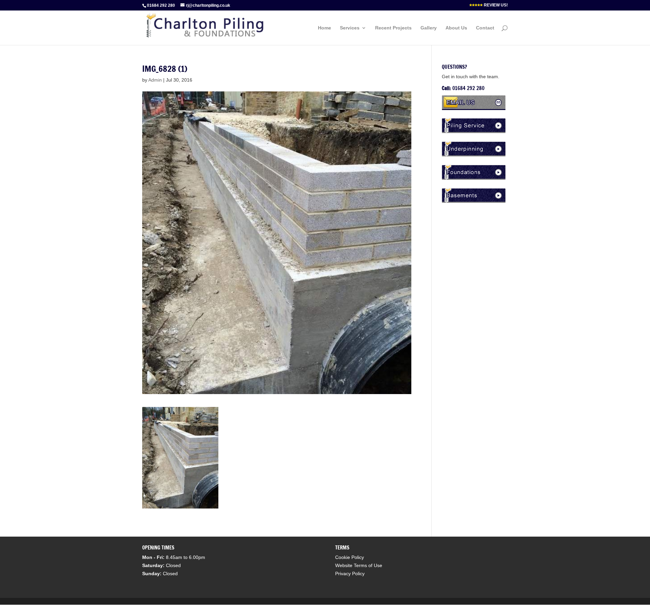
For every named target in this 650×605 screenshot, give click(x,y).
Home (324, 27)
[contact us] (475, 108)
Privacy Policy (350, 573)
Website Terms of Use (358, 565)
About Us (456, 27)
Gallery (428, 27)
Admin (155, 80)
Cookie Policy (349, 557)
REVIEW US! (495, 5)
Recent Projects (393, 27)
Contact (485, 27)
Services (350, 27)
